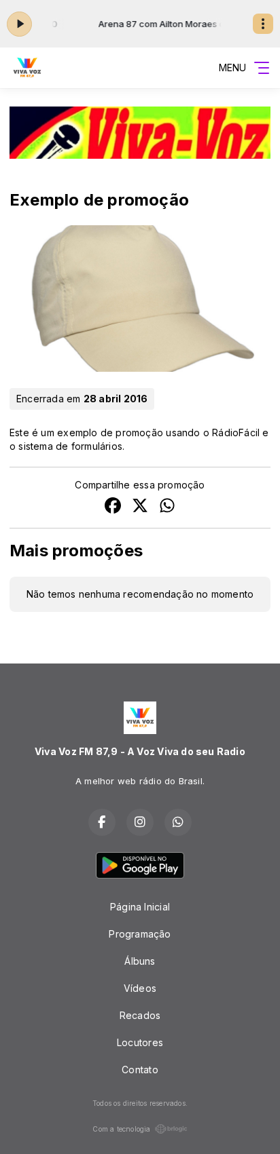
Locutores (140, 1042)
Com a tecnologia (121, 1129)
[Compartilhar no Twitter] (140, 507)
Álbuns (139, 961)
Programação (140, 934)
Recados (140, 1015)
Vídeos (140, 988)
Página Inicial (140, 906)
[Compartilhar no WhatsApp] (167, 507)
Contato (140, 1069)
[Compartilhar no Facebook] (113, 507)
